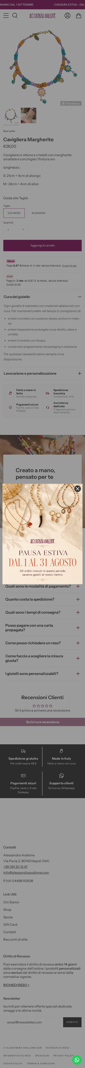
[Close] (78, 489)
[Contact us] (77, 1060)
